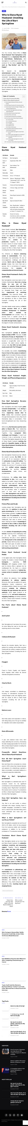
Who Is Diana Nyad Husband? (11, 100)
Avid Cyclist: (10, 119)
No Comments (15, 28)
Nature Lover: (11, 125)
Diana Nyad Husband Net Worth (13, 113)
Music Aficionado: (12, 127)
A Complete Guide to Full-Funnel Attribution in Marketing (17, 1070)
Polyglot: (10, 122)
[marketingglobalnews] (15, 2)
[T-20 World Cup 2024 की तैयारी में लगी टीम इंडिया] (5, 1016)
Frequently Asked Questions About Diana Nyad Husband (14, 129)
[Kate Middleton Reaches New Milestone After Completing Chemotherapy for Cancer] (14, 947)
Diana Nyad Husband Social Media (13, 116)
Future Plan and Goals (11, 114)
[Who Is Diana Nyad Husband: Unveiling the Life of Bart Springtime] (14, 41)
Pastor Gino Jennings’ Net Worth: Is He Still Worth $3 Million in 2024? (8, 903)
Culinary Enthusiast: (12, 121)
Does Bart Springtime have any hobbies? (15, 137)
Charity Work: (11, 124)
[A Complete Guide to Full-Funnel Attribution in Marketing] (5, 1070)
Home (3, 6)
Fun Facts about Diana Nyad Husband (14, 118)
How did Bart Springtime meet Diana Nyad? (16, 132)
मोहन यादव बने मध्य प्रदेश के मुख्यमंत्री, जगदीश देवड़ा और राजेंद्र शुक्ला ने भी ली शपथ (17, 1023)
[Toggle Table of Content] (23, 96)
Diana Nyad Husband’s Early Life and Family (14, 102)
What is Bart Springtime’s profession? (16, 134)
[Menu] (2, 2)
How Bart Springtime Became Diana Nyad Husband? (14, 110)
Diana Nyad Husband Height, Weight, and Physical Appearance (15, 107)
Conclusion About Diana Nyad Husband (15, 141)
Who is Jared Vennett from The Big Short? (19, 901)
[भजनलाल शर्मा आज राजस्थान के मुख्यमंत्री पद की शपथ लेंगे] (5, 1103)
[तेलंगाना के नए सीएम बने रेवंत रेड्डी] (5, 1008)
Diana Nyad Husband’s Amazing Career (15, 105)
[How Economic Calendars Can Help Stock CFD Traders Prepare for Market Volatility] (5, 1051)
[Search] (26, 2)
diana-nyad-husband (8, 890)
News (4, 11)
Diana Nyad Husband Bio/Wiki (11, 98)
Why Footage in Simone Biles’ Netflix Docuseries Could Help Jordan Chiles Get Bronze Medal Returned (13, 934)
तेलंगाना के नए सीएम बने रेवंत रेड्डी (17, 1006)
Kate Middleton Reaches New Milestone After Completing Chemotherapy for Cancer (14, 960)
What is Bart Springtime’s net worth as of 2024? (15, 139)
